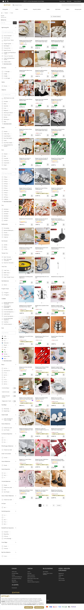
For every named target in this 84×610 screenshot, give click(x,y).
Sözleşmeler (61, 575)
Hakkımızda (14, 571)
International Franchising (16, 578)
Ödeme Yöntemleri (31, 575)
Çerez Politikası (61, 578)
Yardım (28, 571)
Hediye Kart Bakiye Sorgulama (33, 581)
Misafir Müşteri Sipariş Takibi (33, 578)
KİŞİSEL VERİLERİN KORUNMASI (64, 569)
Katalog (13, 575)
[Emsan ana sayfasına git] (16, 592)
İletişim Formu (30, 580)
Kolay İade (29, 573)
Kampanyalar (14, 587)
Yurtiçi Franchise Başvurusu (17, 576)
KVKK (60, 577)
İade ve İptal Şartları (31, 576)
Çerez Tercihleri (62, 580)
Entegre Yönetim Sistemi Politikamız (48, 574)
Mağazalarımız (15, 581)
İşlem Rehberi (45, 571)
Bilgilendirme (61, 573)
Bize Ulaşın (14, 580)
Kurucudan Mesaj (15, 573)
